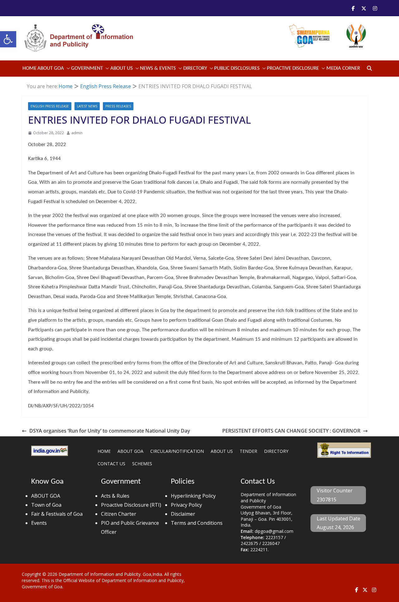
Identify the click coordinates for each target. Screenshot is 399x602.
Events (39, 522)
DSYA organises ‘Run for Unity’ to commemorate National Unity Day (109, 430)
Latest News (87, 106)
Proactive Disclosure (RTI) (131, 504)
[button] (8, 39)
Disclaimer (183, 513)
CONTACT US (111, 464)
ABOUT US (222, 451)
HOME (104, 451)
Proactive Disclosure (293, 68)
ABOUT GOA (50, 68)
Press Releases (118, 106)
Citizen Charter (118, 513)
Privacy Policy (186, 504)
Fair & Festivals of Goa (57, 513)
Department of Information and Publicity (100, 574)
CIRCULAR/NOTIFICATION (177, 451)
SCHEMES (142, 464)
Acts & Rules (115, 495)
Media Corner (343, 68)
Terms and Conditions (197, 522)
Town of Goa (46, 504)
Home (29, 68)
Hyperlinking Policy (193, 495)
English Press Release (50, 106)
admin (77, 132)
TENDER (248, 451)
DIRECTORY (276, 451)
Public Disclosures (237, 68)
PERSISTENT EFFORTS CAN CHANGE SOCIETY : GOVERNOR (291, 430)
